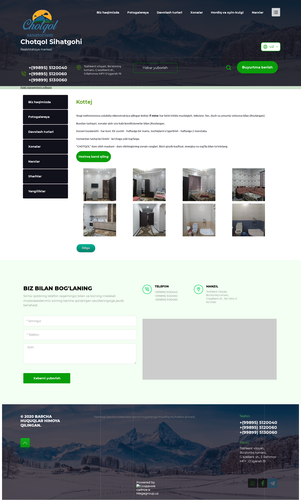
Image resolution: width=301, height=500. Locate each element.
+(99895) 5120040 (48, 67)
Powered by (145, 482)
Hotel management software (36, 87)
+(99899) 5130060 (48, 79)
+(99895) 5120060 (48, 73)
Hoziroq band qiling (94, 156)
